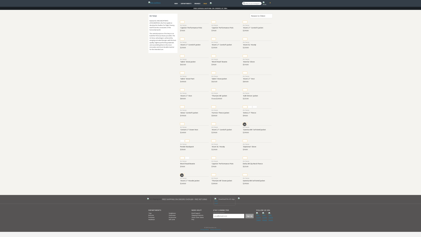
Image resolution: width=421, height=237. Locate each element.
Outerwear (172, 215)
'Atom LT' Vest (249, 79)
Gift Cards (172, 219)
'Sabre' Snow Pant (187, 79)
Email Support (196, 213)
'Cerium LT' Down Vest (189, 129)
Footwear (151, 217)
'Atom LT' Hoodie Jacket (190, 181)
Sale (205, 3)
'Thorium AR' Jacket (219, 96)
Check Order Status (198, 217)
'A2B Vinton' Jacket (250, 96)
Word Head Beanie (187, 163)
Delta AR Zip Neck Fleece (253, 163)
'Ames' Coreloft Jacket (189, 113)
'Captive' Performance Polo (191, 28)
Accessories (172, 217)
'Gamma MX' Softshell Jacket (254, 129)
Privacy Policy (205, 229)
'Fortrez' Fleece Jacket (220, 113)
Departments (186, 3)
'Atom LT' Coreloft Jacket (253, 28)
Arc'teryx (183, 25)
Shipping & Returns (197, 215)
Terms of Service (215, 229)
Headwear (151, 219)
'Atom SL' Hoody (249, 45)
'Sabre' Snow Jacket (188, 62)
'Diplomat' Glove (249, 146)
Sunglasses (172, 213)
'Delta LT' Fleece (249, 113)
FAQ (193, 219)
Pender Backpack (187, 146)
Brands (197, 3)
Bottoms (151, 215)
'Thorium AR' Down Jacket (221, 181)
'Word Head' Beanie (219, 62)
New (176, 3)
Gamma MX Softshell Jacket (254, 181)
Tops (150, 213)
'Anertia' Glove (249, 62)
